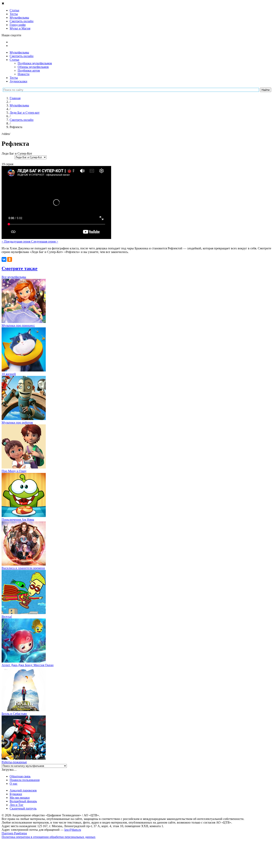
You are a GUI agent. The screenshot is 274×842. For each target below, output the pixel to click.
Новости (23, 74)
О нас (13, 783)
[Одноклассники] (9, 259)
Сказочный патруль (23, 808)
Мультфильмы (19, 52)
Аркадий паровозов (23, 790)
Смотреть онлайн (21, 56)
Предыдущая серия (16, 241)
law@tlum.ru (72, 829)
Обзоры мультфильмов (33, 67)
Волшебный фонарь (23, 801)
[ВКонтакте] (4, 259)
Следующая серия (44, 241)
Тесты (14, 77)
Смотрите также (20, 268)
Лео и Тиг (16, 805)
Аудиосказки (18, 81)
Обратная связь (20, 776)
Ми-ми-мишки (20, 797)
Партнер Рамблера (14, 833)
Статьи (14, 59)
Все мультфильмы (14, 277)
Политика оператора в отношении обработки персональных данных (48, 837)
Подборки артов (29, 70)
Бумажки (16, 794)
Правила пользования (25, 780)
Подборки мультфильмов (35, 63)
